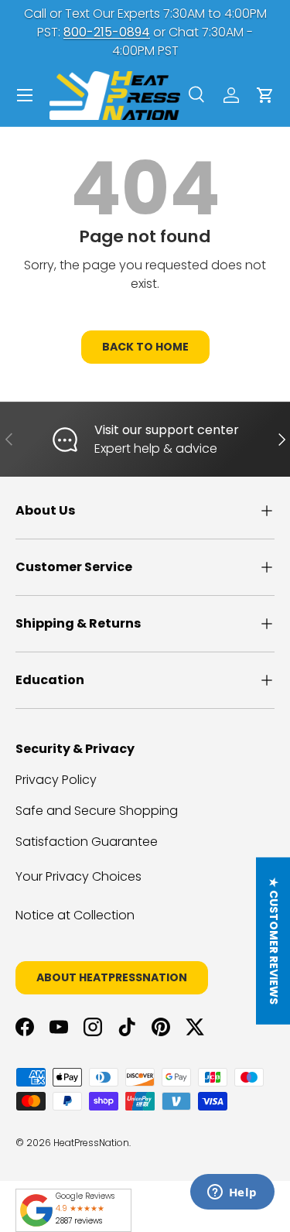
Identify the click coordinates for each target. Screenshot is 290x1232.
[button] (265, 95)
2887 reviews (79, 1221)
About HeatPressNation (111, 977)
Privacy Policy (56, 780)
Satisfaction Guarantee (86, 841)
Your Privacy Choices (78, 876)
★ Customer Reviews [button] (273, 941)
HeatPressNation (91, 1142)
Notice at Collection (75, 915)
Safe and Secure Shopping (96, 811)
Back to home (145, 346)
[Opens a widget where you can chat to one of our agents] (232, 1193)
